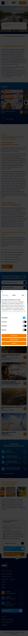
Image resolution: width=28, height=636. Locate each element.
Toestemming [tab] (5, 295)
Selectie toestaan (14, 339)
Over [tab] (23, 295)
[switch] (25, 322)
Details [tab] (14, 295)
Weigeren (14, 343)
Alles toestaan (14, 335)
